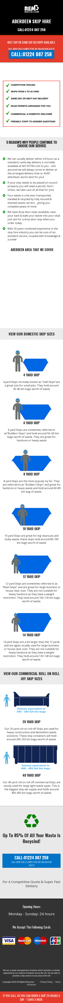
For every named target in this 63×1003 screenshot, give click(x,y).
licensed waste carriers (21, 203)
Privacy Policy (46, 982)
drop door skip (33, 219)
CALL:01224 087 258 (32, 29)
